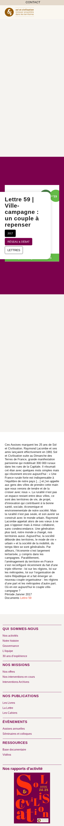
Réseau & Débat (19, 241)
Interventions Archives (16, 681)
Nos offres (9, 671)
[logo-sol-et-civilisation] (26, 12)
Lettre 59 (25, 598)
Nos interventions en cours (19, 676)
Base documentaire (14, 749)
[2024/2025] (32, 799)
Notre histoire (11, 640)
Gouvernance (11, 645)
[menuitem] (33, 2)
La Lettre (8, 707)
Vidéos (7, 754)
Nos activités (10, 635)
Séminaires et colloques (17, 733)
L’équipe (8, 651)
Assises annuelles (14, 728)
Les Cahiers (10, 712)
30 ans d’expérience (15, 656)
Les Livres (9, 702)
